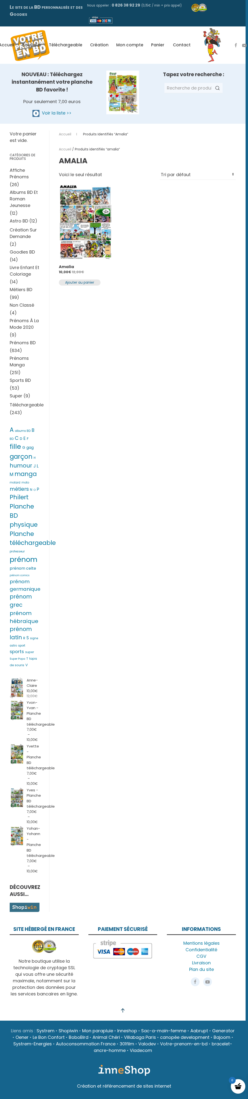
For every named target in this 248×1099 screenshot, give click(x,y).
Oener (22, 1037)
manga (26, 474)
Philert (19, 497)
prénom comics (20, 575)
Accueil (65, 149)
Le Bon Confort (49, 1037)
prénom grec (21, 601)
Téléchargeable (65, 45)
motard (15, 482)
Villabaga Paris (140, 1037)
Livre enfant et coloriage (24, 270)
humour (21, 465)
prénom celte (23, 568)
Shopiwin (68, 1031)
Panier (157, 45)
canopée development (184, 1037)
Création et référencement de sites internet (124, 1086)
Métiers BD (21, 290)
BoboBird (78, 1037)
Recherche (217, 88)
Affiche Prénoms (19, 173)
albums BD (23, 431)
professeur (17, 551)
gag (30, 447)
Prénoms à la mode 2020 (24, 324)
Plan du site (201, 969)
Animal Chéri (106, 1037)
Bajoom (222, 1037)
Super (16, 396)
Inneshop (127, 1031)
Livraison (201, 963)
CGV (201, 956)
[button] (123, 1010)
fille (15, 446)
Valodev (147, 1044)
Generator (223, 1031)
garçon (21, 456)
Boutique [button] (31, 45)
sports (17, 651)
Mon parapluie (97, 1031)
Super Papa (17, 659)
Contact (182, 45)
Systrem (45, 1031)
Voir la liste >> (55, 113)
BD (12, 439)
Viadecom (141, 1050)
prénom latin (21, 633)
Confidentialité (201, 950)
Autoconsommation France (86, 1044)
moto (25, 482)
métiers (19, 488)
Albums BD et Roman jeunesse (24, 198)
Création (99, 45)
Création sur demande (23, 233)
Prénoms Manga (19, 361)
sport (21, 646)
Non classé (22, 305)
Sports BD (20, 380)
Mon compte (129, 45)
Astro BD (19, 221)
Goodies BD (22, 252)
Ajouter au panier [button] (79, 282)
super (29, 652)
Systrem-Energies (32, 1044)
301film (127, 1044)
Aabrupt (199, 1031)
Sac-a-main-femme (163, 1031)
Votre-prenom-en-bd (184, 1044)
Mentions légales (201, 943)
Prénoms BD (23, 343)
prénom (23, 559)
